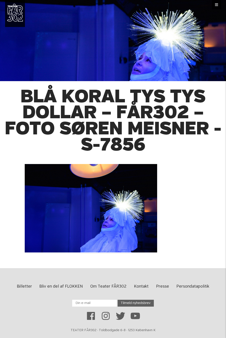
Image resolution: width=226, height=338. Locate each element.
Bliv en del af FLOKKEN (61, 286)
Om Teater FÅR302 (108, 286)
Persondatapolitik (192, 286)
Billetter (24, 286)
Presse (162, 286)
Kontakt (141, 286)
